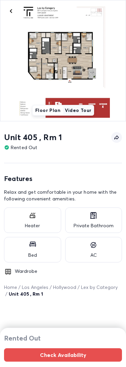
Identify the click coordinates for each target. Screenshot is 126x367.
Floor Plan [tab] (47, 110)
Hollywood (64, 287)
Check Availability (63, 355)
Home (10, 287)
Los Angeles (35, 287)
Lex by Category (99, 287)
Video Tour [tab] (78, 110)
